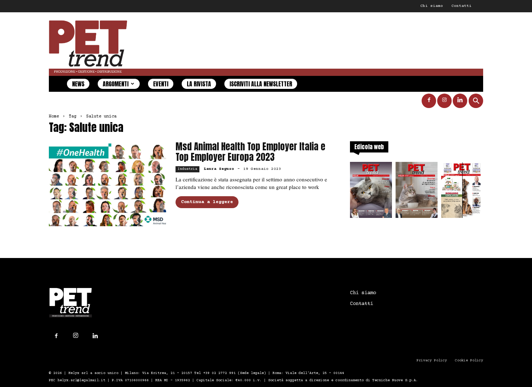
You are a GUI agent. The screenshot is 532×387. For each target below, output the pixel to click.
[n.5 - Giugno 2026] (417, 192)
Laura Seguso (219, 169)
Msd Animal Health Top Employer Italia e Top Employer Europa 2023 (250, 152)
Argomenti (115, 83)
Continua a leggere (207, 202)
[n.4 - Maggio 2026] (462, 192)
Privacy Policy (432, 360)
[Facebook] (429, 101)
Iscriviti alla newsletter (260, 83)
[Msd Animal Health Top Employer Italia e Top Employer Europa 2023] (107, 183)
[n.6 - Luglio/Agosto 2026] (371, 192)
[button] (476, 102)
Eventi (160, 83)
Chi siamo (431, 6)
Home (54, 116)
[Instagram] (444, 101)
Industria (187, 169)
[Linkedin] (460, 101)
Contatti (461, 6)
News (78, 83)
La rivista (199, 83)
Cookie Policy (469, 360)
